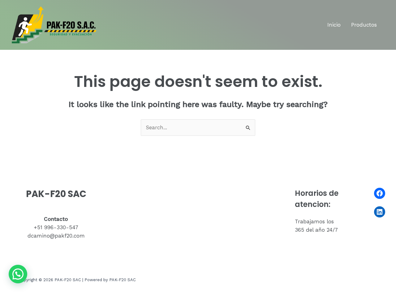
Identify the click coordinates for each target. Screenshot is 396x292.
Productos (364, 25)
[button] (18, 274)
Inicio (334, 25)
